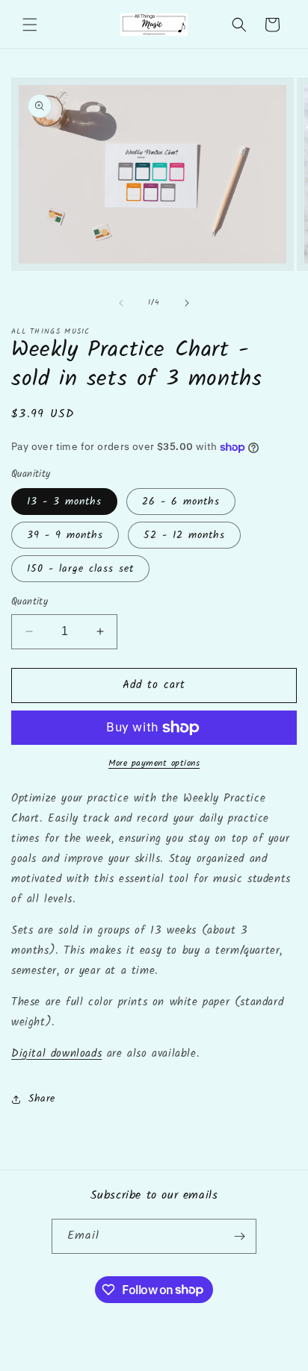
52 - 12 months (184, 535)
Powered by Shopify (207, 1359)
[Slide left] (121, 303)
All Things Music (132, 1359)
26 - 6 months (181, 501)
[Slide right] (186, 303)
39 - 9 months (65, 535)
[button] (29, 24)
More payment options (154, 763)
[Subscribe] (239, 1236)
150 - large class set (80, 568)
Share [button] (41, 1098)
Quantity (29, 602)
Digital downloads (56, 1054)
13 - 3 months (64, 501)
